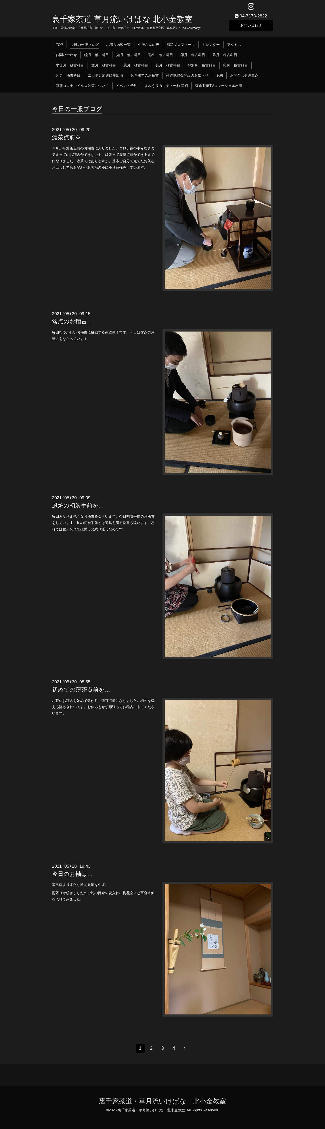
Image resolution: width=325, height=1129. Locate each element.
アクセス (234, 45)
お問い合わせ (251, 25)
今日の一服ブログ (84, 45)
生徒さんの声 (148, 45)
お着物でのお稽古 (144, 75)
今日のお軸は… (72, 874)
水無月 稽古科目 (70, 65)
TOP (59, 45)
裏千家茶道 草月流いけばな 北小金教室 (122, 19)
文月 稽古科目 (103, 65)
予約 (219, 75)
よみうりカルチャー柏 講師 (166, 86)
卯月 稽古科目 (192, 55)
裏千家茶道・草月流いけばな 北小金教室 (162, 1101)
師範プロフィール (180, 45)
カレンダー (211, 45)
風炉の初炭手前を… (78, 505)
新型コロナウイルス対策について (82, 86)
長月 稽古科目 (167, 65)
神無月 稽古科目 (201, 65)
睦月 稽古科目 (96, 55)
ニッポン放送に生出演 (105, 75)
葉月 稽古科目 (135, 65)
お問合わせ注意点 (244, 75)
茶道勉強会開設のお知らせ (187, 75)
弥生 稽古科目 (160, 55)
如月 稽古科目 (128, 55)
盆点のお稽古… (72, 321)
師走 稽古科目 (68, 75)
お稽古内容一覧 (118, 45)
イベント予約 (126, 86)
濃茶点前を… (69, 137)
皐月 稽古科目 (224, 55)
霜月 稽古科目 (235, 65)
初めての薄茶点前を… (81, 689)
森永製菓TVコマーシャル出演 (218, 86)
